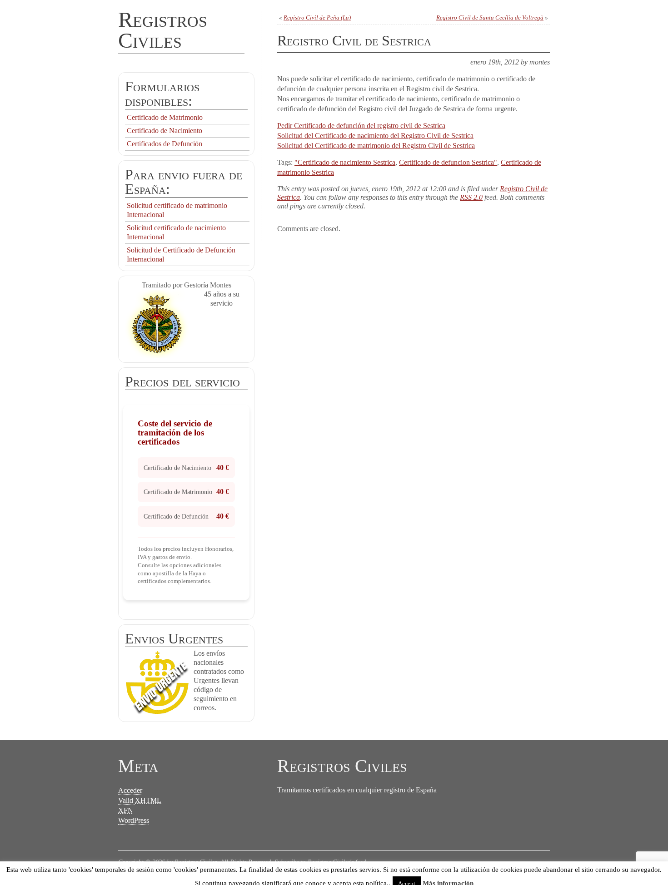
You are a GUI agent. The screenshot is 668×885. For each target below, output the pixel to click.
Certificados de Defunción (164, 144)
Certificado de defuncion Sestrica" (448, 162)
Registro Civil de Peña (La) (317, 17)
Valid (139, 800)
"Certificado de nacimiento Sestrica (344, 162)
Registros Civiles (162, 29)
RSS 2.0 (471, 197)
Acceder (130, 790)
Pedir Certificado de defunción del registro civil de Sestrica (361, 125)
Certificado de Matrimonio (165, 117)
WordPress (133, 820)
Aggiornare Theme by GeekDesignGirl (167, 871)
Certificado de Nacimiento (164, 130)
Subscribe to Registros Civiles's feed (320, 862)
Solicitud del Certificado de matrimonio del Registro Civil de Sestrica (376, 145)
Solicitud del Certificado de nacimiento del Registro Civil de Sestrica (375, 135)
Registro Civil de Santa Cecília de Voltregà (489, 17)
